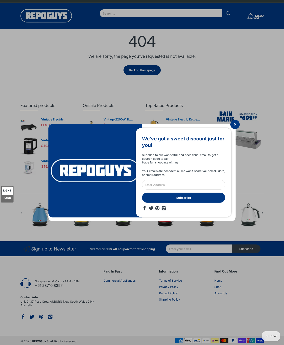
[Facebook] (144, 208)
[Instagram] (163, 208)
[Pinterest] (157, 208)
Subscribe (183, 197)
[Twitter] (150, 208)
